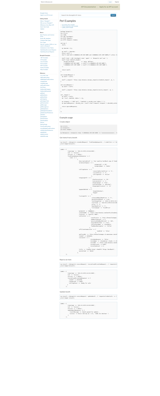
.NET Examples (44, 57)
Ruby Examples (44, 69)
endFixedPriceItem (44, 85)
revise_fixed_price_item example (70, 26)
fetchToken (43, 87)
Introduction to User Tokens (47, 48)
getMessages (43, 105)
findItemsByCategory (45, 89)
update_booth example (67, 27)
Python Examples (44, 67)
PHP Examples (44, 65)
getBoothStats (43, 97)
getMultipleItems (44, 108)
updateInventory (44, 134)
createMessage (44, 83)
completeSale (43, 81)
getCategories (43, 99)
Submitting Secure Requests (47, 51)
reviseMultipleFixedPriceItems (47, 128)
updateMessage (44, 136)
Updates (42, 29)
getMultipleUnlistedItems (46, 110)
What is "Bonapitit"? (45, 21)
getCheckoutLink (44, 103)
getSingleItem (43, 116)
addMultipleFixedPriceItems (47, 79)
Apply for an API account (108, 7)
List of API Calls (44, 75)
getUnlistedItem (44, 120)
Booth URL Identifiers (45, 38)
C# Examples (43, 59)
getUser (42, 122)
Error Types (43, 42)
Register (117, 2)
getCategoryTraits (44, 101)
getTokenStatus (44, 118)
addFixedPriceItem (44, 77)
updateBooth (43, 132)
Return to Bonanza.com (46, 2)
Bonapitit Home (44, 13)
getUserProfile (43, 124)
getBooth (42, 93)
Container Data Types (45, 40)
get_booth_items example (68, 24)
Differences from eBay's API (47, 25)
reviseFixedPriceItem (45, 126)
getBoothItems (43, 95)
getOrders (42, 114)
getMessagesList (44, 106)
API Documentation (88, 7)
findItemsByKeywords (45, 91)
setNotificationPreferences (46, 130)
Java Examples (44, 61)
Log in (110, 2)
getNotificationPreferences (46, 112)
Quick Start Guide (44, 27)
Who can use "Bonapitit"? (46, 23)
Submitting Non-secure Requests (48, 50)
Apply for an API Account (46, 15)
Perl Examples (43, 63)
